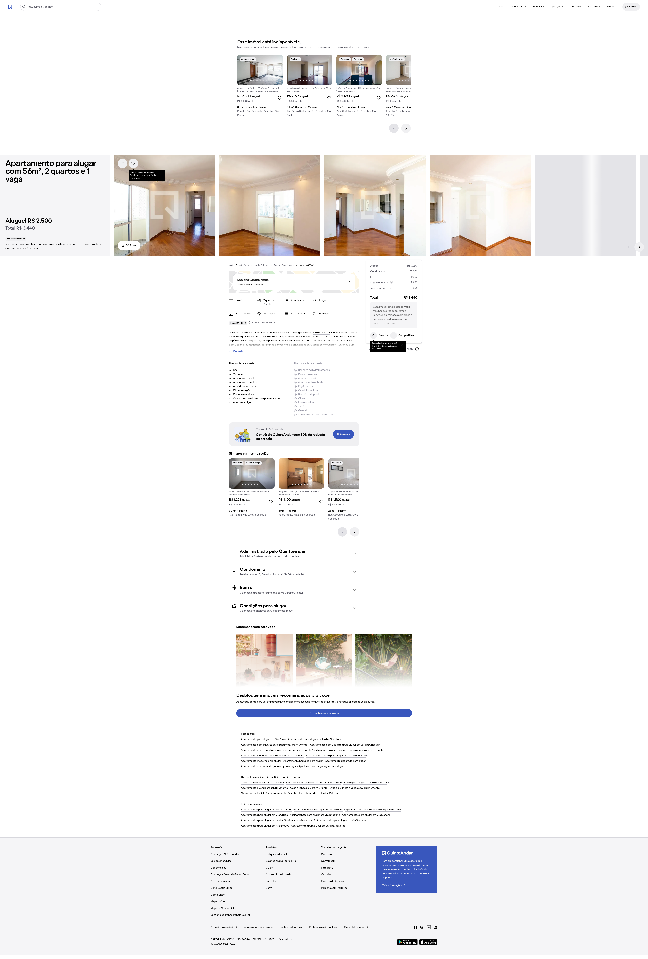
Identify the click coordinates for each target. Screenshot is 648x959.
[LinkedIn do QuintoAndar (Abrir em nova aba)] (435, 927)
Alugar (499, 7)
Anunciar (537, 7)
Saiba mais (343, 434)
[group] (260, 87)
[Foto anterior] (243, 69)
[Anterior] (394, 128)
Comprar (517, 7)
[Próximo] (406, 128)
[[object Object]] (160, 174)
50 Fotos (131, 245)
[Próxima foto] (276, 69)
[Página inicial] (10, 6)
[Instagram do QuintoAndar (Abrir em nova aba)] (422, 927)
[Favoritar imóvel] (133, 163)
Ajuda (610, 7)
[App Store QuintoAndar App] (428, 942)
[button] (294, 554)
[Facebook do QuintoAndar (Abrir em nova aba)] (415, 927)
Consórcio (575, 7)
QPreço (555, 7)
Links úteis (592, 7)
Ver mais (238, 351)
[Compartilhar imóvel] (122, 163)
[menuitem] (501, 7)
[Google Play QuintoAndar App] (407, 942)
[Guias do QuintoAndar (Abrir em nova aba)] (429, 927)
